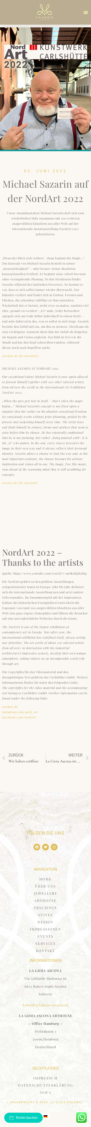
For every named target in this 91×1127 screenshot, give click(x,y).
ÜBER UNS (45, 886)
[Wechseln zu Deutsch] (45, 1116)
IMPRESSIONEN (45, 929)
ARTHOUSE (45, 900)
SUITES (45, 915)
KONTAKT (45, 950)
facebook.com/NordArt (19, 717)
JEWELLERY (45, 893)
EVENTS (45, 936)
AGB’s (45, 1092)
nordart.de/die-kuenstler (20, 356)
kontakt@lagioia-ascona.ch (45, 1005)
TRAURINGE (45, 907)
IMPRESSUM (45, 1078)
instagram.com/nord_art (20, 712)
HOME (45, 879)
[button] (85, 12)
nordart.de (10, 707)
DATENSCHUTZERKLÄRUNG (45, 1085)
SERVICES (45, 943)
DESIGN (45, 922)
